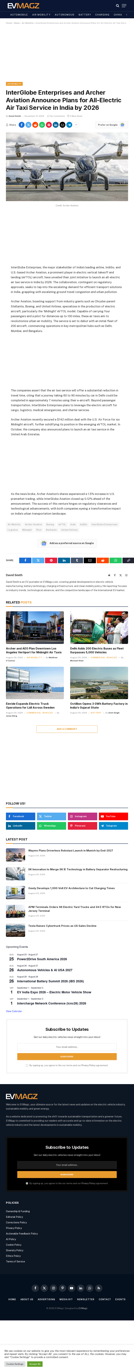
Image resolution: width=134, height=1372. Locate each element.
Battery (85, 14)
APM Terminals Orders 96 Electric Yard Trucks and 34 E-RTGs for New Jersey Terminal (74, 908)
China (118, 14)
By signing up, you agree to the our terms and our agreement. (68, 1065)
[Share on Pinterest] (49, 125)
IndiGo (83, 524)
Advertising (46, 1299)
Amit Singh (114, 713)
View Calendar (14, 1011)
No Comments (57, 116)
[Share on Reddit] (35, 125)
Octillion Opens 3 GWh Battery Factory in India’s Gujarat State (99, 705)
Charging (102, 14)
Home (9, 23)
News (17, 23)
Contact (105, 1299)
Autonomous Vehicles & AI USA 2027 (44, 970)
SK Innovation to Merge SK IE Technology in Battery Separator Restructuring (78, 869)
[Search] (117, 6)
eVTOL (62, 524)
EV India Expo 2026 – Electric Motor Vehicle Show (54, 992)
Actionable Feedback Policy (22, 1233)
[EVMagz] (23, 5)
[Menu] (124, 6)
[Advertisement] (67, 56)
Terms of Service (15, 1261)
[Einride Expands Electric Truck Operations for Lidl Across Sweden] (35, 683)
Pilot (39, 530)
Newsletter (85, 1299)
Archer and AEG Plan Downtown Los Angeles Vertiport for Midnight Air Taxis (34, 650)
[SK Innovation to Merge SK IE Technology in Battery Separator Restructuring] (15, 873)
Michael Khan (77, 660)
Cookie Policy (13, 1244)
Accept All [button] (34, 1364)
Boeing (50, 524)
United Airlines (69, 530)
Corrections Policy (16, 1222)
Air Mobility (41, 14)
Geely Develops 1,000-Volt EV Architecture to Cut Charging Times (71, 888)
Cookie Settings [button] (14, 1364)
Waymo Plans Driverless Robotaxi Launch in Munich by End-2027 (70, 850)
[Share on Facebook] (22, 125)
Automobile (19, 14)
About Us (26, 1299)
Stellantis (51, 530)
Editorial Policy (14, 1217)
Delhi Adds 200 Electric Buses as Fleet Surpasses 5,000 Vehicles (97, 650)
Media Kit (66, 1299)
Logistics (13, 530)
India (73, 524)
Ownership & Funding (18, 1211)
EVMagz (83, 1308)
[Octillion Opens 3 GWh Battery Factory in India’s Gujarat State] (99, 683)
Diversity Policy (14, 1250)
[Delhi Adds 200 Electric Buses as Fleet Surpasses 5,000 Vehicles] (99, 627)
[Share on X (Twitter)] (28, 125)
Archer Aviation (33, 524)
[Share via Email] (62, 125)
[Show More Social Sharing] (76, 125)
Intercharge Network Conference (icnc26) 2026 (51, 1003)
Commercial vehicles (104, 657)
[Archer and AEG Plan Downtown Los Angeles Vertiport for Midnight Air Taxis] (35, 627)
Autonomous (65, 14)
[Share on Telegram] (69, 125)
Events (120, 1299)
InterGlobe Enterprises (105, 524)
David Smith (15, 116)
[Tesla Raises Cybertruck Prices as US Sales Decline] (15, 930)
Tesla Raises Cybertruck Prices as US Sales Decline (62, 925)
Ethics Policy (13, 1256)
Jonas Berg (11, 716)
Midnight (27, 530)
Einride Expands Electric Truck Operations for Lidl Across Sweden (30, 705)
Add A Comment (67, 729)
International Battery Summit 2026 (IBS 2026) (50, 981)
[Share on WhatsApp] (42, 125)
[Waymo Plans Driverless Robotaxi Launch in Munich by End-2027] (15, 855)
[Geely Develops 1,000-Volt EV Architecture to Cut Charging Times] (15, 892)
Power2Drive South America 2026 (42, 959)
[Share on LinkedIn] (56, 125)
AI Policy (11, 1239)
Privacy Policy (88, 1065)
